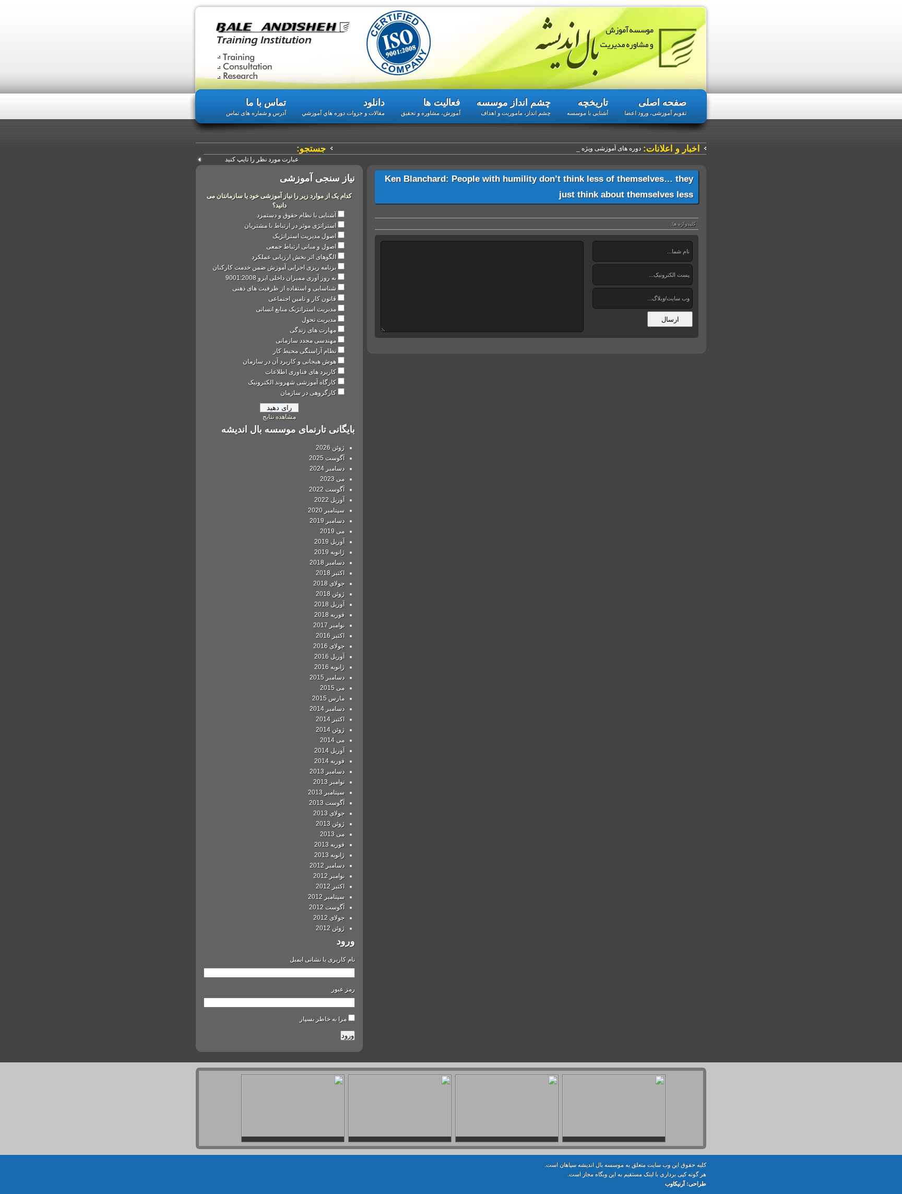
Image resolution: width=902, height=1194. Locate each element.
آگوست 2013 (327, 802)
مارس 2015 (328, 698)
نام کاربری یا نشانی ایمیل (322, 959)
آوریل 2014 (329, 750)
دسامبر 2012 (327, 865)
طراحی (697, 1183)
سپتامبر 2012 (326, 896)
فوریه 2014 (329, 761)
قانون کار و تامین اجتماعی (302, 298)
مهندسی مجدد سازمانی (306, 340)
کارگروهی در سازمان (308, 392)
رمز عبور (343, 989)
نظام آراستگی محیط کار (304, 351)
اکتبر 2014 (330, 719)
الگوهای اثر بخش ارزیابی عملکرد (294, 257)
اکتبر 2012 (330, 886)
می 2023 (332, 479)
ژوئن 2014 (330, 729)
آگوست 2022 (327, 489)
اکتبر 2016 (330, 635)
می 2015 (332, 688)
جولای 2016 (329, 646)
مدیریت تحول (319, 319)
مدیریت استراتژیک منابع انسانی (296, 309)
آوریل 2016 (329, 656)
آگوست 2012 (327, 907)
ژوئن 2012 (330, 928)
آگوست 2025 (327, 458)
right (695, 1138)
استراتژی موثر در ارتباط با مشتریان (290, 225)
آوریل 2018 (329, 604)
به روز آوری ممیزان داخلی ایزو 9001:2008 (280, 278)
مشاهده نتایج (279, 416)
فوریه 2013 (329, 844)
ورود (347, 1035)
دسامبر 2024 (327, 468)
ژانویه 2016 (329, 667)
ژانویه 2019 (329, 552)
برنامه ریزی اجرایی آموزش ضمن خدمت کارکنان (274, 267)
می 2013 (332, 834)
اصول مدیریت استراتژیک (304, 236)
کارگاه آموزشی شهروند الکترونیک (292, 382)
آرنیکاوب (675, 1183)
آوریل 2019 (329, 541)
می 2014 (332, 740)
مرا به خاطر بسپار (323, 1019)
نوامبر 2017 (329, 625)
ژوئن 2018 (330, 594)
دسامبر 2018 (327, 562)
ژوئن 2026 (330, 447)
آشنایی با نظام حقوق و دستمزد (296, 215)
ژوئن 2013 (330, 823)
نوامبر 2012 (329, 876)
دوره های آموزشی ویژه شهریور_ (598, 148)
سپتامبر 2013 (326, 792)
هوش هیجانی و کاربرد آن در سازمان (289, 361)
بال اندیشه (616, 47)
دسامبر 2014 (327, 708)
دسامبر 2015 (327, 677)
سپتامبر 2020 (326, 510)
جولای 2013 (329, 813)
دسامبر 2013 (327, 771)
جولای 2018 (329, 583)
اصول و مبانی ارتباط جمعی (301, 246)
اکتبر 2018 (330, 573)
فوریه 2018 (329, 614)
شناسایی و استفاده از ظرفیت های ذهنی (284, 288)
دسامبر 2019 (327, 520)
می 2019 (332, 531)
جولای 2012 (329, 917)
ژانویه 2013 (329, 855)
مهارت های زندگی (313, 330)
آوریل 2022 (329, 500)
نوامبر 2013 (329, 782)
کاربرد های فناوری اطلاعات (300, 372)
